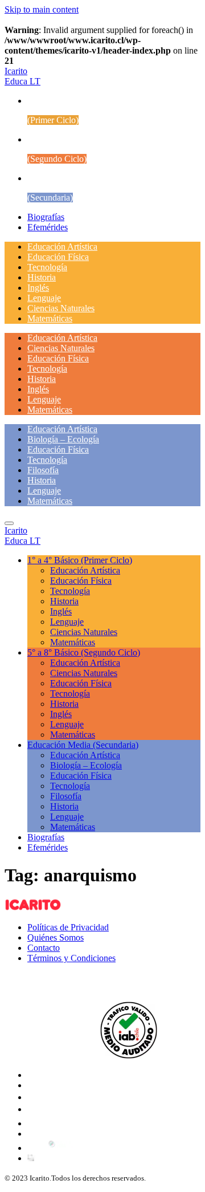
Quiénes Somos (55, 937)
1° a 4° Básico (79, 560)
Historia (41, 277)
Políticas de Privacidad (68, 927)
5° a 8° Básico (83, 652)
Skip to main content (42, 9)
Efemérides (47, 227)
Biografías (45, 217)
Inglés (38, 287)
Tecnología (47, 267)
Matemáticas (49, 318)
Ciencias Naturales (61, 308)
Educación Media (82, 745)
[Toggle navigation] (9, 523)
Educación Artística (62, 246)
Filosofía (43, 470)
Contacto (43, 948)
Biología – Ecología (63, 439)
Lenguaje (44, 298)
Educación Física (58, 257)
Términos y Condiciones (71, 958)
